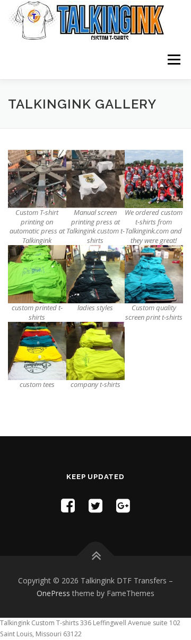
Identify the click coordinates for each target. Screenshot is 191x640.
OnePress (53, 593)
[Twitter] (95, 505)
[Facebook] (68, 505)
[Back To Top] (96, 555)
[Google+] (123, 505)
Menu (173, 59)
